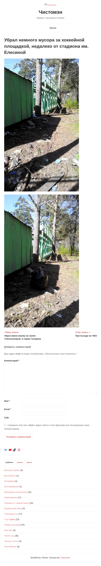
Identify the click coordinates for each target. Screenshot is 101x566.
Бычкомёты (10, 476)
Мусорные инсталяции (15, 492)
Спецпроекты (11, 514)
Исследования (11, 486)
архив (29, 462)
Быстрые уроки (12, 470)
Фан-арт (8, 530)
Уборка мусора (11, 525)
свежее (20, 462)
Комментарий (11, 361)
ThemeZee (65, 558)
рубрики (9, 462)
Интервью (9, 481)
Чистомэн (50, 12)
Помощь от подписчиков (16, 503)
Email (7, 409)
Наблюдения (10, 497)
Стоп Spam (9, 519)
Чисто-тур (9, 536)
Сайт (6, 418)
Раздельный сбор (13, 508)
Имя (7, 401)
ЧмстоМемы (10, 546)
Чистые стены (11, 541)
